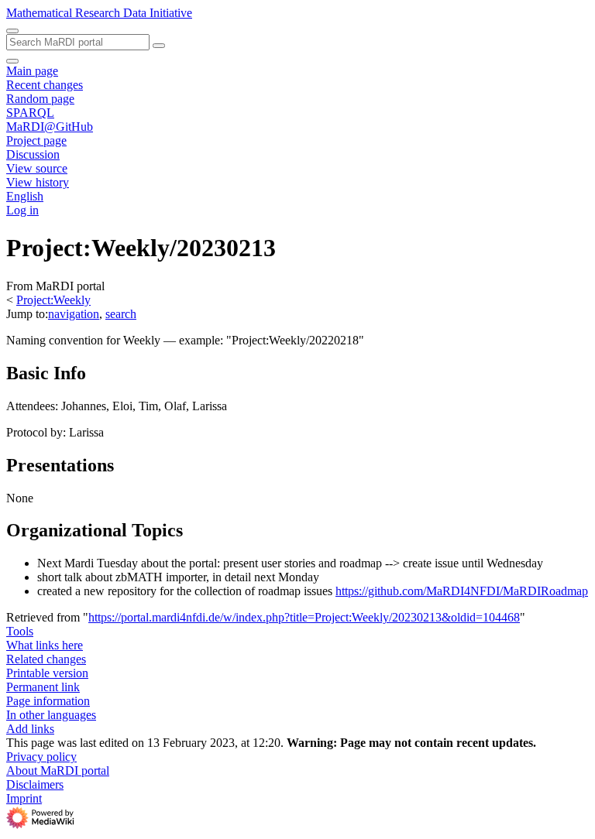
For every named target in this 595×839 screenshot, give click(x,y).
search (120, 313)
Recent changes (44, 84)
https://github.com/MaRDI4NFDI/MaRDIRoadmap (461, 591)
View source (36, 168)
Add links (30, 728)
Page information (48, 700)
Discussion (33, 154)
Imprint (24, 798)
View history (37, 182)
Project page (36, 140)
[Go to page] (159, 45)
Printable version (47, 673)
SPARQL (30, 112)
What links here (44, 645)
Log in (22, 210)
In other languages (51, 714)
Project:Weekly (53, 299)
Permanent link (43, 686)
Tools (19, 631)
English (24, 196)
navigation (73, 313)
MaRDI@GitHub (49, 126)
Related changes (46, 659)
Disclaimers (35, 784)
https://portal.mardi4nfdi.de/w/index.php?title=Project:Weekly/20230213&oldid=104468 (304, 617)
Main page (32, 70)
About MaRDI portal (57, 770)
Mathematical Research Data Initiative (99, 12)
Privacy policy (41, 756)
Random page (40, 98)
